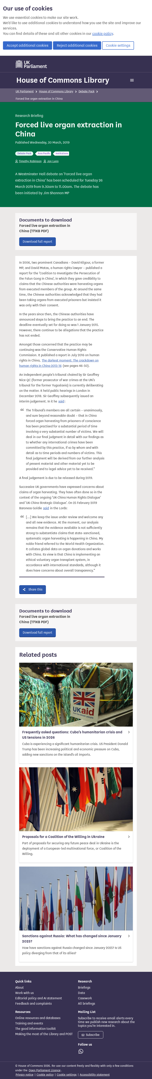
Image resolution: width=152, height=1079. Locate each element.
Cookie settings (118, 45)
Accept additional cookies (27, 45)
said (61, 401)
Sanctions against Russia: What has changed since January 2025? (71, 939)
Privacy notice (24, 1074)
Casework (85, 998)
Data (81, 993)
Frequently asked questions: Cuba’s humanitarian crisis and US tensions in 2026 (72, 735)
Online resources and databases (37, 1018)
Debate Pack (86, 91)
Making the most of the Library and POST (44, 1034)
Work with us (24, 993)
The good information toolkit (35, 1029)
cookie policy (102, 33)
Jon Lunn (53, 161)
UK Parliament (25, 91)
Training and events (29, 1023)
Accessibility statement (95, 1074)
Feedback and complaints (33, 1003)
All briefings (86, 1003)
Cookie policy (45, 1074)
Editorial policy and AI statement (38, 998)
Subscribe (92, 1035)
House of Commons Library (62, 80)
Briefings (84, 987)
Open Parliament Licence (45, 1070)
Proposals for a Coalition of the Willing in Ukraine (63, 837)
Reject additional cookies (77, 45)
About (19, 987)
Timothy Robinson (30, 161)
